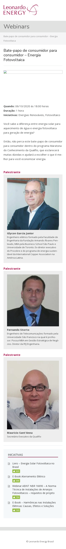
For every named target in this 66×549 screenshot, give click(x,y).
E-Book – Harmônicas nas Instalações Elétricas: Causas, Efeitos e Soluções (34, 504)
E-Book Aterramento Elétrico (28, 476)
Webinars (16, 27)
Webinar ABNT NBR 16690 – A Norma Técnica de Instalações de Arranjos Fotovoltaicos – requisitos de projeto (34, 489)
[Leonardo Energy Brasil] (21, 14)
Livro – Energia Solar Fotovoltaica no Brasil (33, 465)
